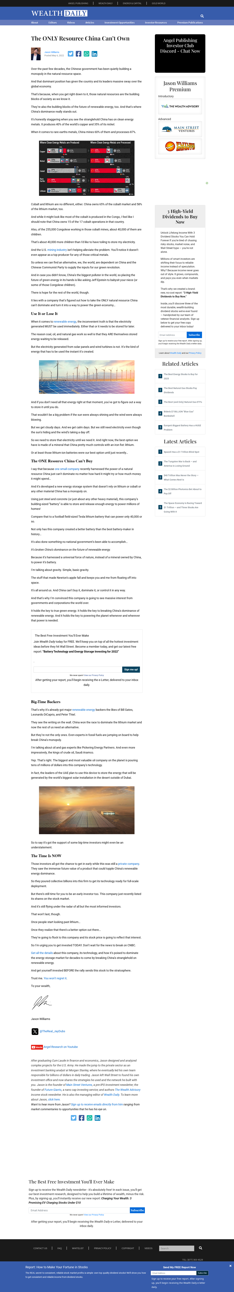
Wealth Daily (111, 1094)
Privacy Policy (195, 353)
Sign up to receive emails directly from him (97, 1104)
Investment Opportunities (120, 22)
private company (128, 863)
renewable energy (65, 321)
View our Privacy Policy (94, 675)
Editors (53, 22)
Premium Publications (190, 22)
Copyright (128, 1248)
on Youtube (61, 1046)
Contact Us (40, 1248)
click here (54, 1099)
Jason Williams (51, 52)
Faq (59, 1248)
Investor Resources (156, 22)
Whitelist (78, 1248)
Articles (89, 22)
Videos (71, 22)
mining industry (57, 249)
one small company (67, 469)
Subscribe (137, 1210)
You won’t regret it (55, 978)
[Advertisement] (108, 1149)
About (34, 22)
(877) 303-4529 (195, 1259)
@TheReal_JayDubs (52, 1031)
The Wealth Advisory (127, 1089)
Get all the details (42, 953)
